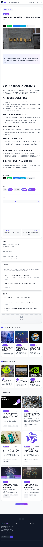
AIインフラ (15, 495)
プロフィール (32, 528)
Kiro (13, 426)
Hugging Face (6, 495)
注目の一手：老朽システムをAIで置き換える (11, 244)
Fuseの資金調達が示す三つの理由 (9, 246)
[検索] (11, 537)
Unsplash (16, 50)
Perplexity (30, 424)
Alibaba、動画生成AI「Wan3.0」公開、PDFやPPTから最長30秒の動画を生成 (31, 450)
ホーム (28, 2)
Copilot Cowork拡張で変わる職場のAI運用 (21, 382)
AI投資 (35, 424)
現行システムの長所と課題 (8, 254)
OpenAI (5, 426)
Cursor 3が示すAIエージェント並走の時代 (7, 381)
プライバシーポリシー (34, 532)
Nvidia (26, 424)
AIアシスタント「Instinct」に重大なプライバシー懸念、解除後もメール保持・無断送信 (11, 450)
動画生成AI (35, 459)
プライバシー (8, 459)
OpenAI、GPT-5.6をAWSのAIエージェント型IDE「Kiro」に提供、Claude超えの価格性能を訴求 (10, 415)
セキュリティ (31, 189)
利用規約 (32, 534)
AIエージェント (6, 461)
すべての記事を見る (21, 504)
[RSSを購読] (23, 519)
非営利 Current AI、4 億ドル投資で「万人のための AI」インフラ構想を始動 (35, 349)
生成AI (10, 189)
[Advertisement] (21, 74)
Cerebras (26, 495)
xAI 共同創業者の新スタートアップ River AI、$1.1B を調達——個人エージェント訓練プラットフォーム (7, 349)
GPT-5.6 (9, 426)
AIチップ (31, 495)
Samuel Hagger (9, 50)
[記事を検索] (41, 2)
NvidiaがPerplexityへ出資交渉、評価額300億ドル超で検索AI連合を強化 (32, 415)
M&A (11, 495)
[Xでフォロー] (20, 519)
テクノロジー (27, 481)
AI (4, 459)
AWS (17, 426)
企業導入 (24, 189)
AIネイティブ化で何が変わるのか (9, 249)
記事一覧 (32, 2)
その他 (17, 379)
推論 (35, 495)
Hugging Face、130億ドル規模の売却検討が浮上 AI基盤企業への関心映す (10, 486)
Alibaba (26, 459)
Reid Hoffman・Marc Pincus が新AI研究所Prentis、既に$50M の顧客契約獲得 (21, 349)
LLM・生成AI (6, 411)
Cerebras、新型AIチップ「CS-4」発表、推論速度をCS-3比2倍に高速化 (31, 486)
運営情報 (32, 526)
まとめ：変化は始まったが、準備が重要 (10, 258)
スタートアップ (6, 14)
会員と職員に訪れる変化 (7, 251)
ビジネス (26, 411)
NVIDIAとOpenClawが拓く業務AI (35, 382)
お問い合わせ (32, 530)
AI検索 (26, 426)
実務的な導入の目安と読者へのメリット (10, 256)
